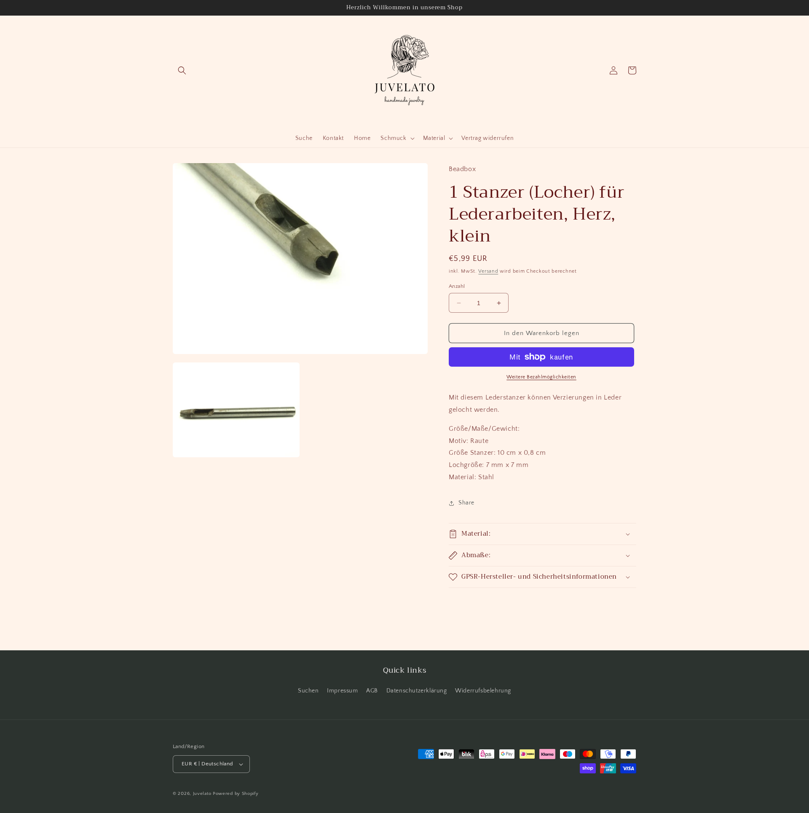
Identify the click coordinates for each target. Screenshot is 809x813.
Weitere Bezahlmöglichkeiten (541, 377)
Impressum (342, 690)
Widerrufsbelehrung (483, 690)
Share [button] (466, 502)
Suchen (308, 690)
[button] (182, 70)
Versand (488, 271)
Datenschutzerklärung (416, 690)
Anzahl (457, 286)
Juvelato (202, 793)
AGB (372, 690)
